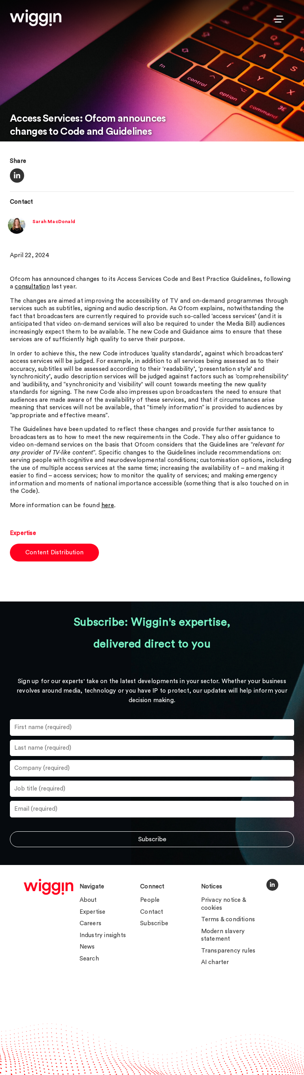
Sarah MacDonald (53, 221)
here (107, 505)
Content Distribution (54, 553)
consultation (32, 287)
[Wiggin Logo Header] (35, 18)
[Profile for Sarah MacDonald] (16, 232)
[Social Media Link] (272, 885)
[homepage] (48, 887)
